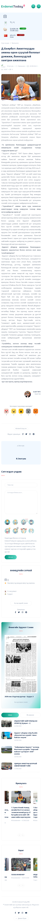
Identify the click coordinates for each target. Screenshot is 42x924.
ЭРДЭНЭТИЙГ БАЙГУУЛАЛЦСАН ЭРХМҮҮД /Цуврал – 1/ (25, 722)
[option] (21, 806)
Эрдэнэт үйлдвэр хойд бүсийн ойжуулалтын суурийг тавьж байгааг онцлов (25, 735)
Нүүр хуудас (5, 43)
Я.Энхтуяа (10, 66)
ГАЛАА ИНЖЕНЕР (18, 874)
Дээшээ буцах (22, 918)
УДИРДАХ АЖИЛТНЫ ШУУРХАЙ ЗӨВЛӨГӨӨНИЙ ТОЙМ (25, 765)
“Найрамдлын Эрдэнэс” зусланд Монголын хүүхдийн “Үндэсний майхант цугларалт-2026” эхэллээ (26, 750)
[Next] (22, 835)
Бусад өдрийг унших (21, 603)
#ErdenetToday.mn (21, 429)
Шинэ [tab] (10, 715)
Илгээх (11, 557)
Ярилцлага (15, 43)
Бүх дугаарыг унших (21, 702)
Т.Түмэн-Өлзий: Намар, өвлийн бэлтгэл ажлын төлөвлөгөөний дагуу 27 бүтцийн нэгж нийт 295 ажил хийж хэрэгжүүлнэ (21, 812)
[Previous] (19, 835)
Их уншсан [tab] (30, 715)
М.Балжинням (15, 820)
